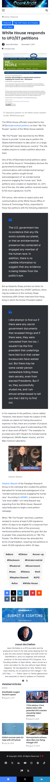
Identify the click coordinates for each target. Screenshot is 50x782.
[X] (13, 593)
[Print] (20, 599)
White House (31, 583)
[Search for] (46, 10)
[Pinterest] (32, 593)
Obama (26, 571)
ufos (15, 583)
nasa (13, 571)
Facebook (40, 676)
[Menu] (3, 10)
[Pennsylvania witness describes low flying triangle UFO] (37, 729)
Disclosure (14, 560)
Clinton (23, 554)
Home (6, 17)
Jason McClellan (11, 44)
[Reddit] (39, 593)
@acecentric (42, 673)
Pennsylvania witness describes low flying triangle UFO (36, 740)
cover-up (39, 554)
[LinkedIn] (20, 593)
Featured (14, 17)
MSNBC (24, 497)
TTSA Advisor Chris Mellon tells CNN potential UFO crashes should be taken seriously (36, 710)
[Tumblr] (26, 593)
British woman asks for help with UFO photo (12, 738)
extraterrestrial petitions (18, 125)
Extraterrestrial (34, 560)
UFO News (8, 27)
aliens (10, 554)
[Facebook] (7, 593)
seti (38, 571)
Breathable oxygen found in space (11, 693)
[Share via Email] (13, 599)
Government (33, 566)
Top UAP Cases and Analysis (26, 23)
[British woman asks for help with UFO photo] (13, 729)
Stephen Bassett (10, 483)
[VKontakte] (7, 599)
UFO (37, 577)
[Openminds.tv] (25, 3)
